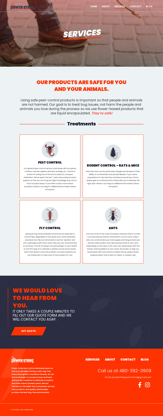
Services (119, 6)
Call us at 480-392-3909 (124, 371)
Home (93, 6)
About (106, 6)
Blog (149, 6)
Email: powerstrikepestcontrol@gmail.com (128, 377)
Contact (135, 6)
